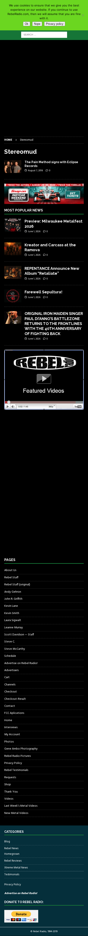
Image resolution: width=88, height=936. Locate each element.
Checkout (10, 691)
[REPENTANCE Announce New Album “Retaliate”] (12, 272)
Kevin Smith (11, 613)
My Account (12, 734)
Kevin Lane (11, 606)
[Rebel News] (12, 166)
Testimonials (11, 874)
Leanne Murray (13, 627)
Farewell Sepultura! (43, 292)
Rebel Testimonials (16, 770)
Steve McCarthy (14, 649)
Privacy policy (54, 23)
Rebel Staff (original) (17, 584)
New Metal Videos (16, 813)
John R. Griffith (13, 598)
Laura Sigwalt (12, 620)
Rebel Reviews (13, 861)
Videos (8, 798)
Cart (7, 677)
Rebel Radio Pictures (17, 756)
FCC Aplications (14, 713)
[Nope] (83, 15)
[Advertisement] (44, 90)
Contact (9, 706)
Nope (37, 23)
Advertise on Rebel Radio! (21, 663)
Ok (26, 23)
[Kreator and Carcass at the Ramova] (12, 248)
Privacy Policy (13, 763)
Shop (7, 784)
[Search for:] (44, 34)
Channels (9, 684)
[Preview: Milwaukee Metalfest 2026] (12, 225)
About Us (10, 570)
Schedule (10, 656)
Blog (7, 842)
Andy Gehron (12, 591)
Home (8, 720)
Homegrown (11, 854)
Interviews (11, 727)
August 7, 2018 (35, 171)
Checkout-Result (15, 699)
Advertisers (11, 670)
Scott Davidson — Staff (19, 634)
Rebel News (11, 848)
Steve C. (9, 641)
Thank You (11, 791)
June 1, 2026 (34, 231)
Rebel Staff (11, 577)
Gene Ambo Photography (21, 748)
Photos (9, 741)
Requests (10, 777)
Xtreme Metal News (16, 867)
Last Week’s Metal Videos (20, 805)
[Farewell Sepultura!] (12, 295)
